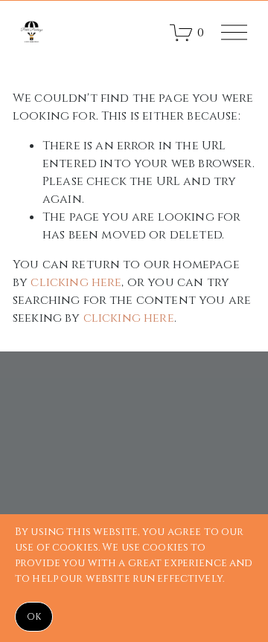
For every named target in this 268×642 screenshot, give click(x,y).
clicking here (76, 282)
